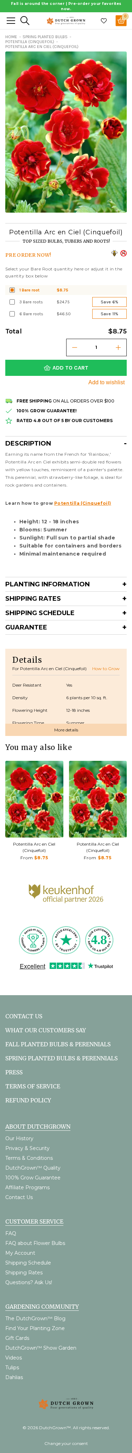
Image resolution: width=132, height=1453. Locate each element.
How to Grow (106, 668)
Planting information (47, 584)
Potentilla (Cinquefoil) (82, 503)
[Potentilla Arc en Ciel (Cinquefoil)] (34, 799)
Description (28, 443)
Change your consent (66, 1443)
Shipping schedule (40, 613)
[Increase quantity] (118, 347)
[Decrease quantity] (74, 347)
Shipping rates (33, 598)
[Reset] (11, 20)
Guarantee (26, 627)
